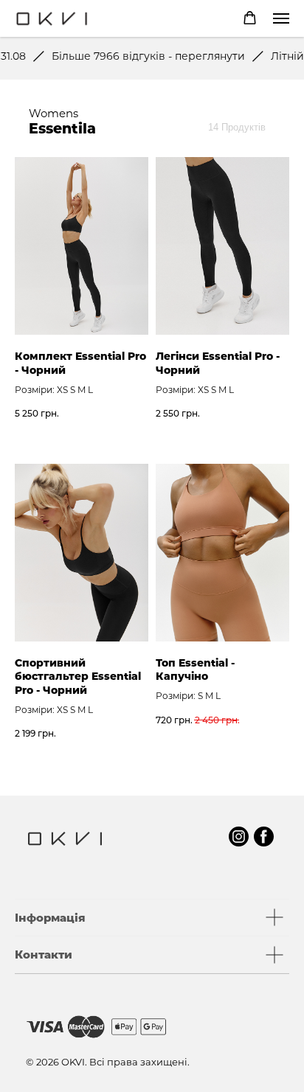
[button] (250, 18)
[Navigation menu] (281, 18)
